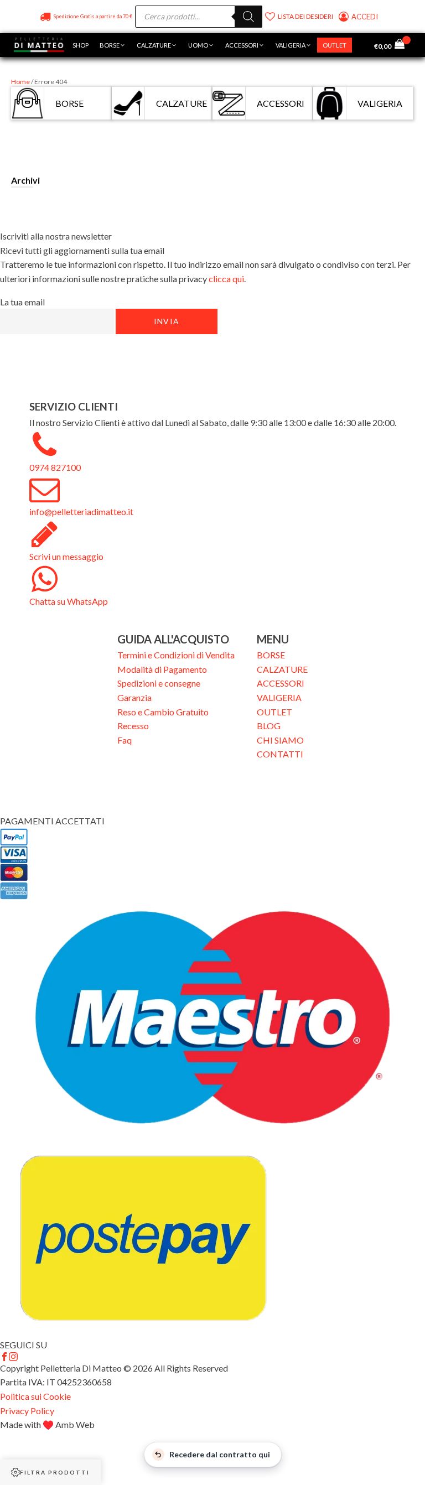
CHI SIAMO (280, 740)
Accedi (365, 16)
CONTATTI (280, 754)
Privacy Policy (27, 1410)
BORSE (271, 655)
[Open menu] (363, 45)
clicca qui (226, 278)
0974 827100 (55, 467)
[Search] (248, 17)
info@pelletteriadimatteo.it (81, 511)
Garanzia (134, 697)
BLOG (269, 725)
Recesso (133, 725)
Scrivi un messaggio (66, 556)
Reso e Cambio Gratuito (163, 712)
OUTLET (274, 712)
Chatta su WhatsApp (68, 601)
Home (20, 81)
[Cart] (402, 45)
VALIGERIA (279, 697)
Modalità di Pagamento (162, 669)
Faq (124, 740)
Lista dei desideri (305, 16)
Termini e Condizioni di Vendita (176, 655)
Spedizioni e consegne (158, 683)
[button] (112, 45)
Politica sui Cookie (35, 1396)
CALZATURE (282, 669)
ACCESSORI (280, 683)
